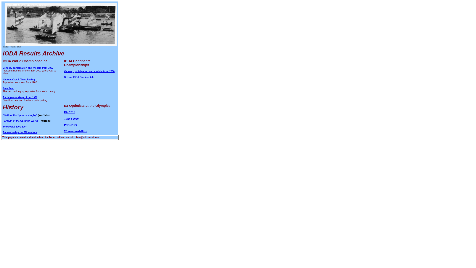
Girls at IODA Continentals (79, 77)
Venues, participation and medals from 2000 (89, 71)
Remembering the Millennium (20, 132)
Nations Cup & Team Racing (19, 79)
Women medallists (75, 131)
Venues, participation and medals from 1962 (28, 67)
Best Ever (8, 88)
